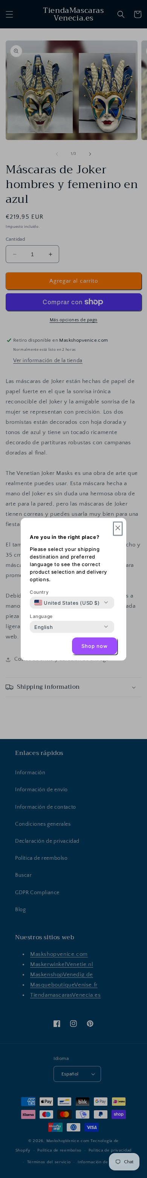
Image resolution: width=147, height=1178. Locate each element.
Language (41, 616)
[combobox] (67, 602)
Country (39, 591)
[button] (118, 528)
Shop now (94, 646)
